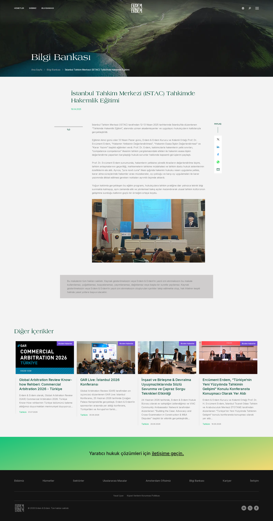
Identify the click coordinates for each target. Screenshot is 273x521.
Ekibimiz (32, 8)
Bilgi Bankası (48, 8)
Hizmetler (19, 8)
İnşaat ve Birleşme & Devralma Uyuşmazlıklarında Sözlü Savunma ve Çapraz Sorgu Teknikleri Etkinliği (166, 386)
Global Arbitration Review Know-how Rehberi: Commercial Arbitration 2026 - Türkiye (45, 384)
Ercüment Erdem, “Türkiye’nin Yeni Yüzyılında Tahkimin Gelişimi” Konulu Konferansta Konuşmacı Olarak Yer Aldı (227, 386)
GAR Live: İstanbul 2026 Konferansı (100, 382)
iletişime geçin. (168, 453)
